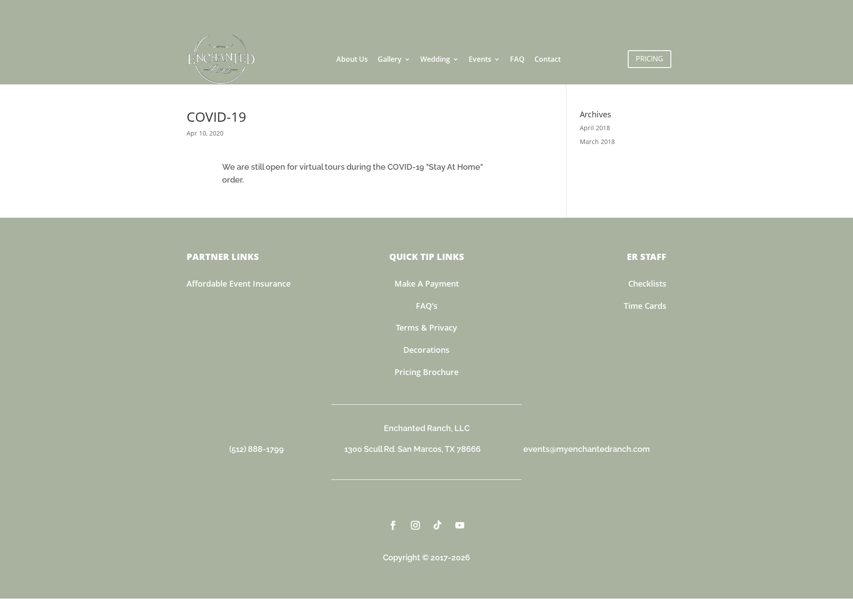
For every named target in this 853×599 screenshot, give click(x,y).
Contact (547, 59)
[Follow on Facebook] (393, 525)
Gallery (390, 59)
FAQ (517, 59)
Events (480, 59)
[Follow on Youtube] (460, 525)
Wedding (435, 59)
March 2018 (597, 141)
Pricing (649, 59)
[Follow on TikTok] (437, 525)
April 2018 (595, 128)
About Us (352, 59)
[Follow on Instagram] (415, 525)
